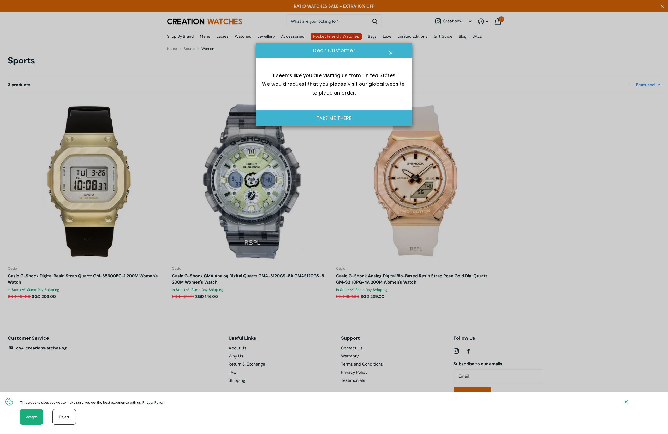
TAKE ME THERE (334, 118)
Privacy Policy (153, 402)
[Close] (642, 402)
